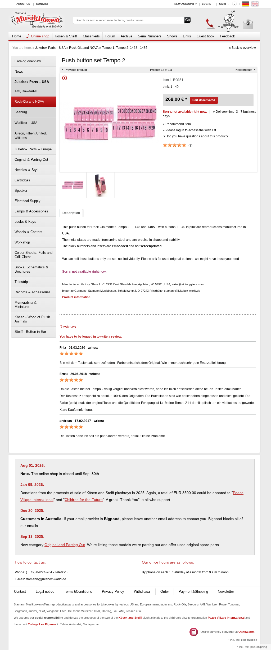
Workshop (22, 242)
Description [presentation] (71, 213)
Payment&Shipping (193, 592)
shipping (261, 646)
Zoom (64, 78)
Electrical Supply (27, 201)
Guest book (205, 36)
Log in (206, 3)
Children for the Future (84, 500)
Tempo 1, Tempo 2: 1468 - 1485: (125, 48)
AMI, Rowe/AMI (26, 91)
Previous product (76, 69)
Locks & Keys (25, 222)
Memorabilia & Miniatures (26, 304)
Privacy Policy (113, 592)
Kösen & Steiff (66, 36)
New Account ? (185, 3)
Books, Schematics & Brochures (31, 269)
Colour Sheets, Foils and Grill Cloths (33, 255)
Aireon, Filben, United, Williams (31, 136)
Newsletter (226, 592)
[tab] (71, 213)
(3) (190, 145)
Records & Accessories (33, 292)
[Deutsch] (246, 5)
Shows (172, 36)
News (19, 71)
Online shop (40, 36)
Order (164, 592)
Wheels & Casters (28, 232)
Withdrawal (142, 592)
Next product (244, 69)
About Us (23, 3)
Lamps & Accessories (31, 211)
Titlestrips (22, 282)
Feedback (227, 36)
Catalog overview (28, 61)
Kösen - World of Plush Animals (32, 319)
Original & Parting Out (31, 160)
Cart (222, 3)
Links (187, 36)
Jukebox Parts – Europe (33, 149)
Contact (42, 3)
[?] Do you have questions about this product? (195, 136)
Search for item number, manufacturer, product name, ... (111, 20)
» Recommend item (177, 124)
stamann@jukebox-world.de (46, 579)
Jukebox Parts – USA (50, 48)
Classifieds (91, 36)
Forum (110, 36)
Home (16, 36)
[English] (255, 5)
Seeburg (21, 112)
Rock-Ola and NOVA (83, 48)
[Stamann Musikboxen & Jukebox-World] (36, 20)
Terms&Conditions (78, 592)
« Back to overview (242, 48)
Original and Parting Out (64, 545)
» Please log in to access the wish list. (190, 130)
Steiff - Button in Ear (30, 332)
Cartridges (22, 180)
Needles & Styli (26, 170)
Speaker (21, 191)
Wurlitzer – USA (26, 123)
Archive (126, 36)
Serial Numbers (149, 36)
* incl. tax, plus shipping (242, 639)
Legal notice (45, 592)
